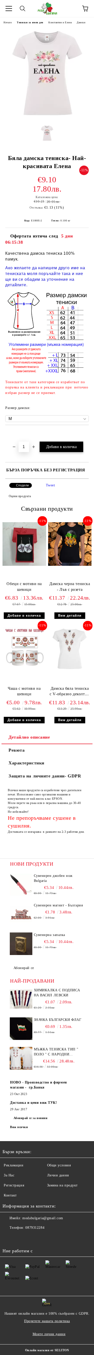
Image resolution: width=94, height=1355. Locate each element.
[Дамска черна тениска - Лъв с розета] (70, 565)
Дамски (81, 22)
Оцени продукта (20, 496)
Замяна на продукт (62, 1185)
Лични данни (58, 1175)
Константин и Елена (60, 22)
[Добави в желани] (85, 434)
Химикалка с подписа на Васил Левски (57, 992)
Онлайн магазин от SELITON (47, 1350)
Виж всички (19, 1127)
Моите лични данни (49, 1334)
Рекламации (14, 1165)
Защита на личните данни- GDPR (45, 775)
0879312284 (34, 1228)
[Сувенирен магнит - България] (21, 914)
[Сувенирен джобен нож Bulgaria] (21, 884)
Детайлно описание (29, 737)
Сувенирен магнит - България (58, 905)
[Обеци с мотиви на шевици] (24, 565)
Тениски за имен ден (30, 22)
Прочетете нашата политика (47, 1321)
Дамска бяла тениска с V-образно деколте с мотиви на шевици (70, 692)
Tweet (50, 485)
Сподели (22, 485)
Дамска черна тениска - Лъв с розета (69, 587)
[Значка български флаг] (21, 1028)
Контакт (10, 1195)
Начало (8, 22)
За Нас (9, 1175)
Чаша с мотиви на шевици (24, 691)
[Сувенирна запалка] (21, 943)
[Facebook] (9, 1238)
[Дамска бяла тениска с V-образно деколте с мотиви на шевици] (70, 669)
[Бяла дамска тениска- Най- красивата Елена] (47, 117)
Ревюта (17, 750)
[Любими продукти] (71, 8)
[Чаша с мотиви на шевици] (24, 669)
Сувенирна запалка (49, 935)
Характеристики (26, 762)
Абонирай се (24, 968)
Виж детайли (69, 615)
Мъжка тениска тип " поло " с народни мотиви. (56, 1052)
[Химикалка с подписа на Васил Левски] (21, 999)
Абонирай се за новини (31, 1118)
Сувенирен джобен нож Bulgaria (53, 878)
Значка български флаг (57, 1020)
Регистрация (14, 1185)
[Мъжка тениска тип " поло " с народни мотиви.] (21, 1058)
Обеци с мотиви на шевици (24, 587)
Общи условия (59, 1165)
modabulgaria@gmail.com (42, 1218)
